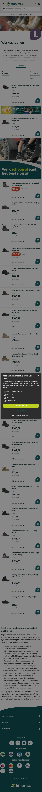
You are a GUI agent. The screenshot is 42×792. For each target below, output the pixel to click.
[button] (21, 415)
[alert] (21, 396)
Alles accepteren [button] (21, 406)
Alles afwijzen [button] (21, 411)
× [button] (38, 375)
